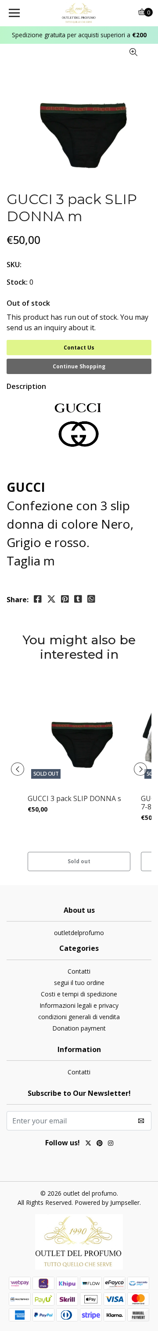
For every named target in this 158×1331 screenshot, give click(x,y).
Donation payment (79, 1028)
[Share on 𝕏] (51, 599)
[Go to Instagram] (110, 1144)
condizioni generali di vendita (79, 1017)
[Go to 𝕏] (88, 1144)
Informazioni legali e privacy (79, 1005)
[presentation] (17, 769)
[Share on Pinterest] (65, 599)
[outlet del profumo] (79, 13)
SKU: (14, 264)
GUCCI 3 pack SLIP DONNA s (74, 798)
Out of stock (28, 303)
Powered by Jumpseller (107, 1202)
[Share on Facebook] (38, 599)
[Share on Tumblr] (78, 599)
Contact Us (79, 347)
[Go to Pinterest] (100, 1144)
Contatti (79, 971)
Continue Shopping (79, 366)
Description (26, 386)
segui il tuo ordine (79, 982)
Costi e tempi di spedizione (79, 994)
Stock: (17, 282)
